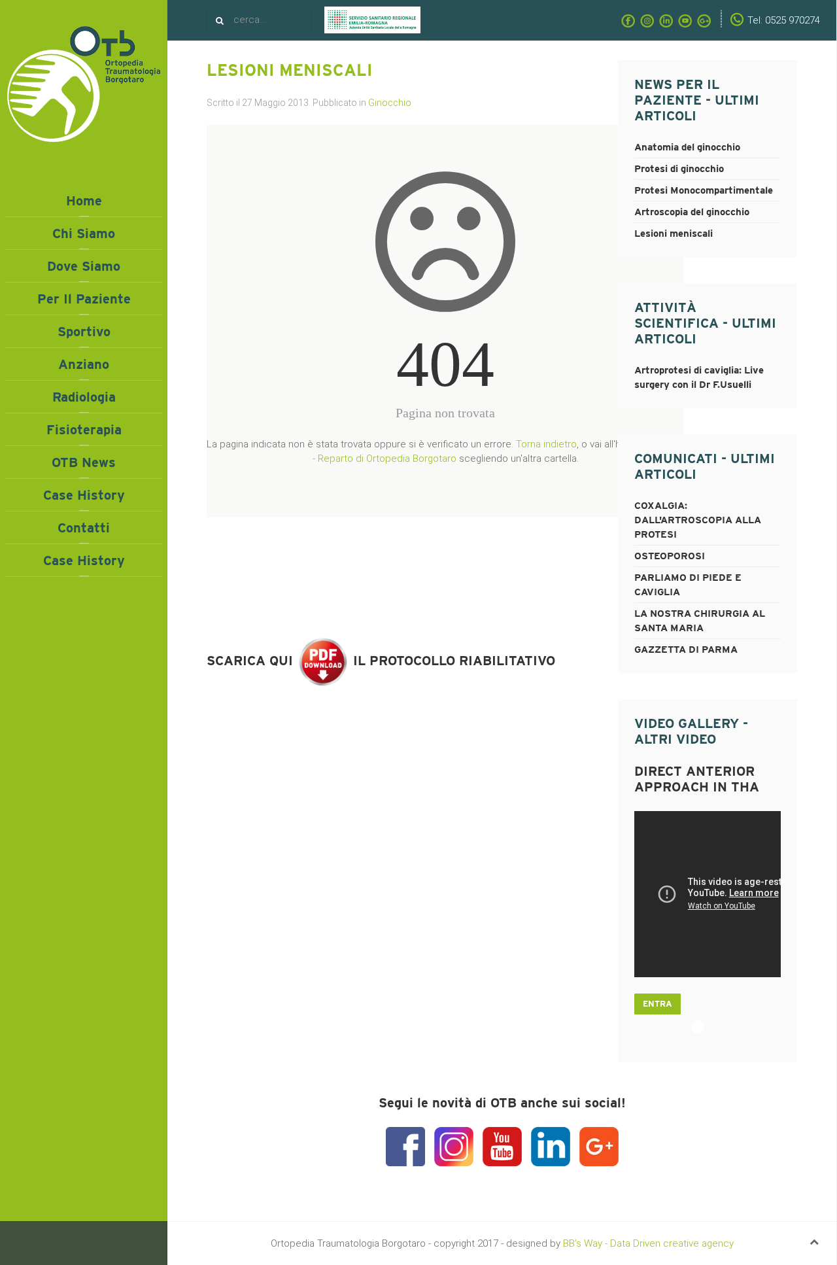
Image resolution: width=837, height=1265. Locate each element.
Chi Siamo (83, 233)
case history (84, 560)
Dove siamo (83, 266)
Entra (657, 1004)
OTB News (84, 462)
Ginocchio (389, 102)
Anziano (83, 364)
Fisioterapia (84, 430)
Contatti (84, 528)
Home (84, 201)
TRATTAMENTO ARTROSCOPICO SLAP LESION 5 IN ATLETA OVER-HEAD (742, 1028)
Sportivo (84, 331)
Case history (84, 495)
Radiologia (84, 397)
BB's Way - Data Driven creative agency (648, 1243)
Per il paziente (84, 299)
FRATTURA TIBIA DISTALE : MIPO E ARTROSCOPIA (683, 1028)
